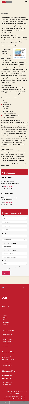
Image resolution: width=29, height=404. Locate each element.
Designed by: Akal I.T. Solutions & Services (15, 396)
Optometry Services (7, 334)
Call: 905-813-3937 (7, 382)
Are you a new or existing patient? (11, 266)
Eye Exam (5, 336)
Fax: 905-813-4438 (7, 384)
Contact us (5, 324)
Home (4, 310)
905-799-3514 (8, 186)
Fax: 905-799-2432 (7, 365)
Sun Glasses (5, 346)
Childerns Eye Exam (7, 339)
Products (5, 315)
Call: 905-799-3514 (7, 363)
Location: (4, 260)
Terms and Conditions (10, 398)
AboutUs (5, 313)
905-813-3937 (8, 202)
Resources (5, 317)
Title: (3, 215)
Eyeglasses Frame (7, 341)
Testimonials (6, 322)
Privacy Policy (21, 398)
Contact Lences (6, 343)
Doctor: (4, 233)
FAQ (4, 319)
